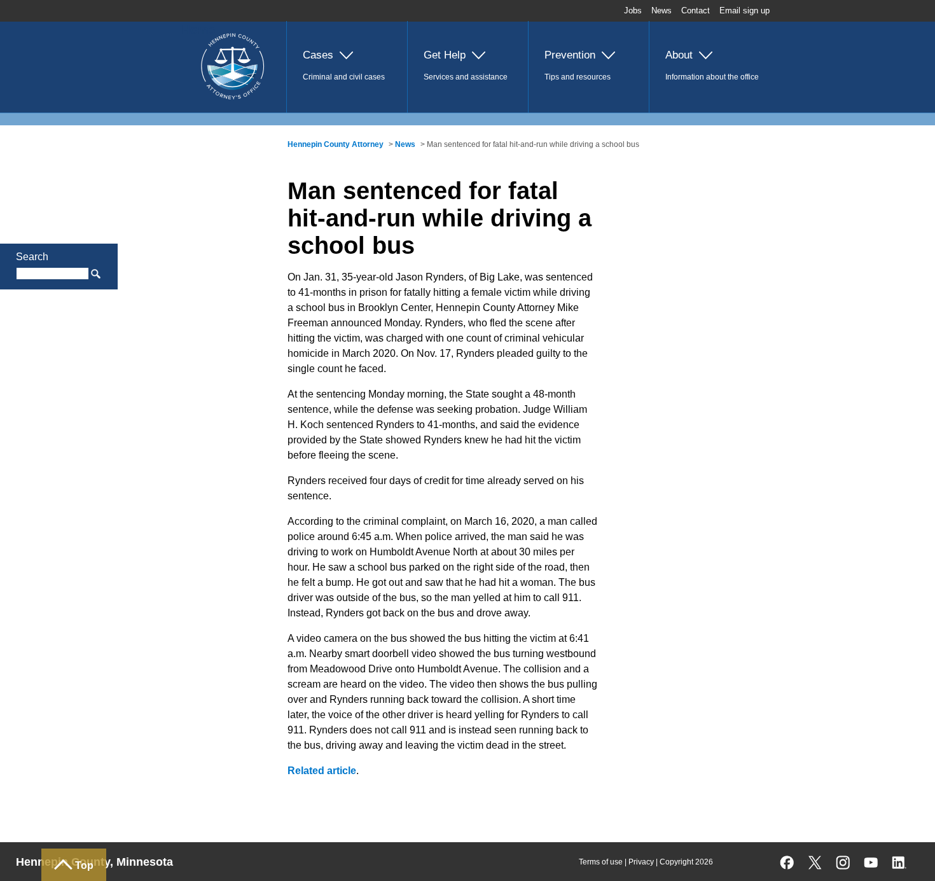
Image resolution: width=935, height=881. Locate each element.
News (661, 10)
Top (84, 865)
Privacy (641, 861)
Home (198, 29)
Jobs (633, 10)
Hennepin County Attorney (335, 144)
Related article (321, 770)
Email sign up (744, 10)
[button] (346, 67)
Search (32, 256)
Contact (695, 10)
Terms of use (601, 861)
